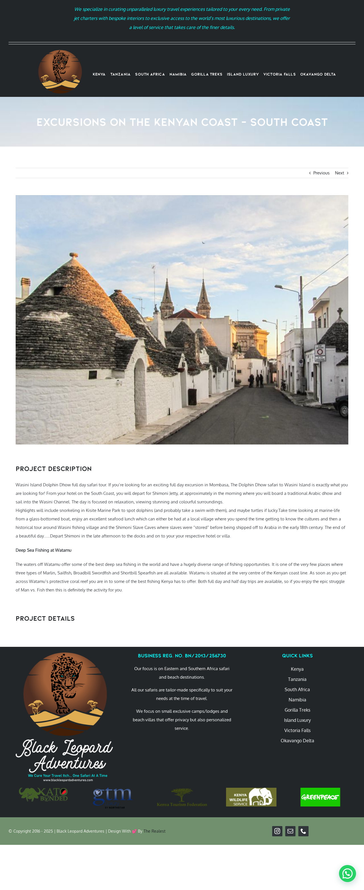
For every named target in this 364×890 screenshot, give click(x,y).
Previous (321, 173)
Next (339, 173)
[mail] (290, 831)
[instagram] (277, 831)
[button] (347, 873)
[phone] (303, 831)
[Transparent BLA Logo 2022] (60, 52)
